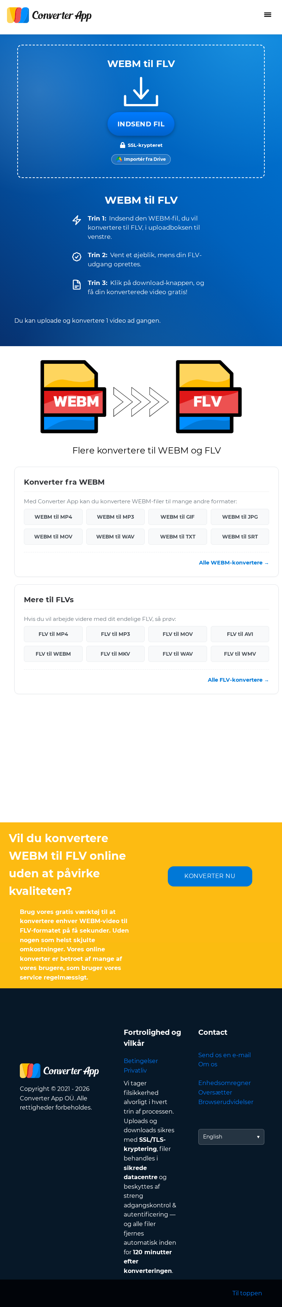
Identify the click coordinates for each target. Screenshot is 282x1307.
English (212, 1136)
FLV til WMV (240, 654)
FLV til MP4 (53, 634)
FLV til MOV (178, 634)
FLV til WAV (178, 654)
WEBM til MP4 (53, 517)
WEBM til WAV (115, 537)
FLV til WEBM (53, 654)
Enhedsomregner (224, 1083)
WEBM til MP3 (115, 517)
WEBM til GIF (177, 517)
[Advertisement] (141, 763)
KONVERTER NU (209, 876)
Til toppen (247, 1293)
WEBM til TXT (177, 537)
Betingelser (141, 1061)
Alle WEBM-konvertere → (234, 562)
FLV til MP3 (115, 634)
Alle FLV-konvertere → (238, 680)
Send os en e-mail (224, 1055)
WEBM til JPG (240, 517)
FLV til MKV (115, 654)
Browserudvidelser (225, 1102)
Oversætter (215, 1092)
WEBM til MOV (53, 537)
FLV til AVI (240, 634)
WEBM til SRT (240, 537)
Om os (207, 1064)
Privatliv (135, 1070)
